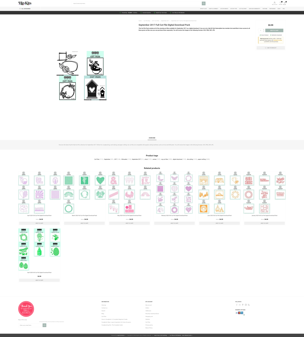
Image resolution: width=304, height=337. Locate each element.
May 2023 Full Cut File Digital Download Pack (129, 215)
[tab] (152, 138)
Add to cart (274, 30)
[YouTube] (240, 305)
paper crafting (202, 159)
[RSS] (249, 305)
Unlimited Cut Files (278, 40)
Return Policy (149, 328)
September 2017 (136, 159)
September (107, 159)
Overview (152, 138)
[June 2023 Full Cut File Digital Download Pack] (219, 192)
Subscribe (44, 325)
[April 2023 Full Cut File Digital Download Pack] (39, 192)
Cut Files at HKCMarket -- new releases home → (181, 335)
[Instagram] (246, 305)
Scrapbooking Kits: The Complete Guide (112, 325)
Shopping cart (149, 316)
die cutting (190, 159)
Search (204, 3)
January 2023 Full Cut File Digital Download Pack (264, 215)
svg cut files (164, 159)
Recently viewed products (152, 313)
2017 (115, 159)
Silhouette (124, 159)
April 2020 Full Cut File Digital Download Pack (39, 272)
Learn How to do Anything (160, 335)
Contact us (104, 308)
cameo (154, 159)
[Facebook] (237, 305)
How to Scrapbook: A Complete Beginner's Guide (114, 319)
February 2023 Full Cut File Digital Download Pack (174, 215)
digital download (177, 159)
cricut (146, 159)
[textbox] (137, 3)
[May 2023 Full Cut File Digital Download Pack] (129, 192)
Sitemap (104, 305)
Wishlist (148, 319)
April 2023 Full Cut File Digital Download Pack (39, 215)
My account (274, 4)
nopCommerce (120, 335)
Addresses (148, 311)
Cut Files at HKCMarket (178, 12)
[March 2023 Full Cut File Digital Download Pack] (84, 192)
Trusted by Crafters (129, 12)
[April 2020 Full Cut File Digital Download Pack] (39, 249)
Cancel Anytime (147, 12)
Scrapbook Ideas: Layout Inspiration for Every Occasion (116, 322)
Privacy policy (149, 325)
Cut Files (96, 159)
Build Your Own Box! (161, 12)
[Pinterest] (243, 305)
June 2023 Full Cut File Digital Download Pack (219, 215)
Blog (103, 313)
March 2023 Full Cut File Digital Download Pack (84, 215)
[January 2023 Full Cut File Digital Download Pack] (264, 192)
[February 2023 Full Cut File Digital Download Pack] (174, 192)
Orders (147, 308)
